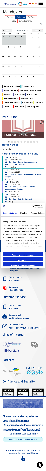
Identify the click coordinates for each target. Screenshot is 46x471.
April (37, 31)
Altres (6, 107)
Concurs (39, 103)
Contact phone (15, 305)
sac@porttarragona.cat (19, 318)
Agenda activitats (12, 86)
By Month (21, 17)
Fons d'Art (20, 94)
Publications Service (20, 134)
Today (13, 21)
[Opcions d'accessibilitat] (40, 465)
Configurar (21, 260)
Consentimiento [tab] (10, 213)
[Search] (41, 25)
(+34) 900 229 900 (17, 290)
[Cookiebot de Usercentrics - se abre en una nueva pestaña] (32, 206)
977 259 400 (14, 280)
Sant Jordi (19, 107)
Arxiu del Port (27, 98)
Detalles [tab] (23, 213)
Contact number (16, 277)
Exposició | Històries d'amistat (20, 199)
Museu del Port (11, 90)
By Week (32, 17)
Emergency (13, 286)
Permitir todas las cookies (23, 255)
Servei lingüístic (11, 98)
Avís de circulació (12, 103)
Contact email (15, 314)
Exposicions (28, 86)
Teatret (7, 94)
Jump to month (25, 21)
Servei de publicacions (30, 90)
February (8, 31)
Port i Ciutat (32, 94)
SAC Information (16, 324)
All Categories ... (33, 107)
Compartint (27, 103)
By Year (10, 17)
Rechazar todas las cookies (23, 265)
